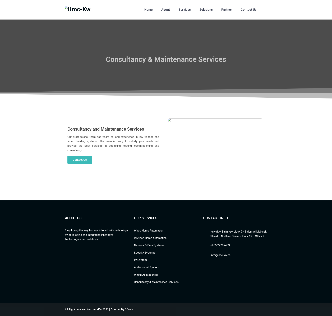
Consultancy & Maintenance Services (156, 282)
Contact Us (248, 9)
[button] (79, 160)
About (165, 9)
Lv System (140, 260)
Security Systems (144, 252)
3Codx (129, 309)
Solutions (206, 9)
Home (148, 9)
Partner (226, 9)
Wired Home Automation (148, 230)
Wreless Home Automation (150, 238)
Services (185, 9)
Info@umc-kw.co (220, 255)
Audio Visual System (146, 267)
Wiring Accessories (146, 274)
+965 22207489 (220, 245)
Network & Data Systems (149, 245)
